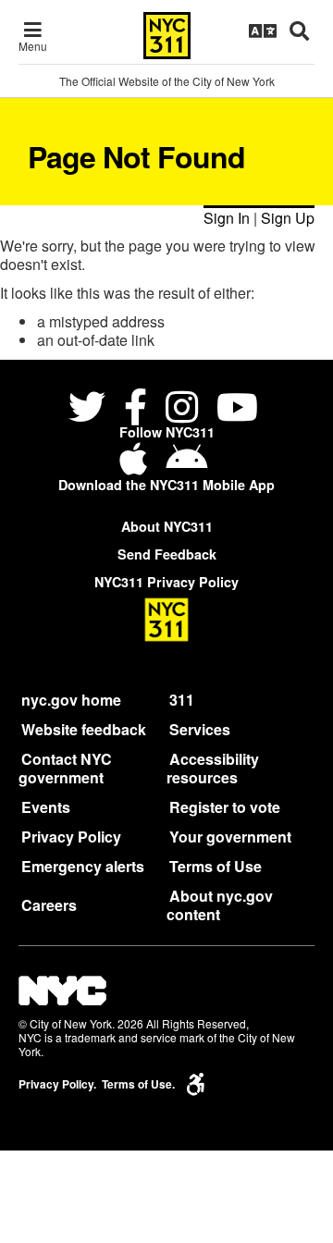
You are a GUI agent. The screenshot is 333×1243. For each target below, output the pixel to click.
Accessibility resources (212, 768)
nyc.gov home (71, 699)
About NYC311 (167, 526)
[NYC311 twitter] (90, 409)
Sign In (227, 217)
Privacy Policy (71, 836)
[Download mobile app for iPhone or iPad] (136, 465)
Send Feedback (166, 554)
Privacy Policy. (57, 1084)
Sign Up (287, 217)
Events (45, 807)
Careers (49, 905)
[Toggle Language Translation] (263, 30)
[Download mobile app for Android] (186, 465)
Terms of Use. (138, 1084)
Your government (230, 836)
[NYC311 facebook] (135, 409)
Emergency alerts (82, 866)
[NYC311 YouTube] (237, 409)
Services (199, 729)
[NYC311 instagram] (181, 409)
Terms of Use (215, 866)
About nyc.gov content (219, 905)
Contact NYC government (65, 768)
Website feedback (83, 729)
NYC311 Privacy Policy (166, 581)
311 (181, 699)
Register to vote (224, 807)
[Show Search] (299, 30)
